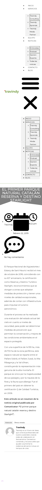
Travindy (20, 427)
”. (13, 414)
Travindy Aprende (33, 23)
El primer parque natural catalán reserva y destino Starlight (20, 411)
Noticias (32, 41)
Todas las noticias (33, 169)
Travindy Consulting (34, 17)
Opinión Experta (33, 56)
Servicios (32, 9)
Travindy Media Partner (33, 141)
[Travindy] (10, 435)
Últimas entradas (19, 422)
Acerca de (8, 422)
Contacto (30, 175)
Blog (30, 70)
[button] (30, 93)
